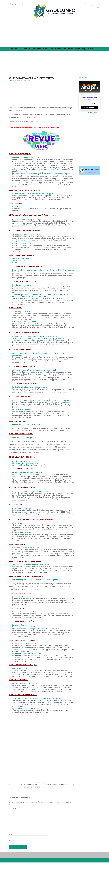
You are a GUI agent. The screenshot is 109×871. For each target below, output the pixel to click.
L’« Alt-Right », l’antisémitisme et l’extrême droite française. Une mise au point (41, 400)
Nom (10, 828)
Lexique (77, 49)
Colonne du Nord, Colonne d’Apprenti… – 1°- (28, 465)
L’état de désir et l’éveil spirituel (24, 437)
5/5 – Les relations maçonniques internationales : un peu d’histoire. (37, 629)
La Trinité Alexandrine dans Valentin (26, 612)
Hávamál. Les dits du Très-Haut (24, 644)
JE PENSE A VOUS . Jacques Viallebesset (26, 597)
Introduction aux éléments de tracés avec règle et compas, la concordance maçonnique (40, 354)
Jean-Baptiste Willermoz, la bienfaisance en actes (30, 491)
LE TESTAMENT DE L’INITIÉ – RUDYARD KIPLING (55, 785)
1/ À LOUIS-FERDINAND (20, 259)
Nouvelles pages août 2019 (22, 533)
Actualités (13, 49)
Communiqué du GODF (21, 311)
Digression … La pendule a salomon (25, 463)
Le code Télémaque (19, 668)
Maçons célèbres (87, 49)
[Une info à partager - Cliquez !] (89, 170)
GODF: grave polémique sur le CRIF (26, 548)
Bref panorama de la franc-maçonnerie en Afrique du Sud (34, 370)
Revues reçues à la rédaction (23, 410)
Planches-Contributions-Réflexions (54, 49)
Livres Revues (36, 49)
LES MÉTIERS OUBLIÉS (20, 263)
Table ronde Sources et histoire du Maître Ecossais (31, 565)
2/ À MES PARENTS (19, 261)
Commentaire (13, 808)
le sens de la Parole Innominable (24, 321)
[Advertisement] (54, 32)
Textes (70, 49)
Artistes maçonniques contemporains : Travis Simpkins (35, 580)
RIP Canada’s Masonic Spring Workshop (27, 708)
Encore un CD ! (17, 523)
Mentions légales (95, 5)
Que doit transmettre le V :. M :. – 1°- (25, 461)
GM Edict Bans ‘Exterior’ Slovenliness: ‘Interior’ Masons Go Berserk (37, 698)
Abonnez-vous (89, 107)
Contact (98, 7)
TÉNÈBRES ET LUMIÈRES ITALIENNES (26, 234)
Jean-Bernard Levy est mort (22, 285)
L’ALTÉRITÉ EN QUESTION (21, 244)
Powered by (85, 112)
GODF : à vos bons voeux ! (22, 508)
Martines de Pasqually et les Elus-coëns (27, 653)
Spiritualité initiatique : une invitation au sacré (29, 387)
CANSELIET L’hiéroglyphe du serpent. (27, 472)
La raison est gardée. (20, 625)
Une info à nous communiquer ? (92, 3)
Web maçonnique (25, 49)
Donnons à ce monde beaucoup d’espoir (27, 157)
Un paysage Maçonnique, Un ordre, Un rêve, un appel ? (33, 194)
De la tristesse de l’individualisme (24, 683)
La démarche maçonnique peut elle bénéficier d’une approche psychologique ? (41, 173)
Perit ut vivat (17, 207)
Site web (11, 840)
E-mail (11, 834)
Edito (10, 80)
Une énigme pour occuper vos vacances (27, 219)
